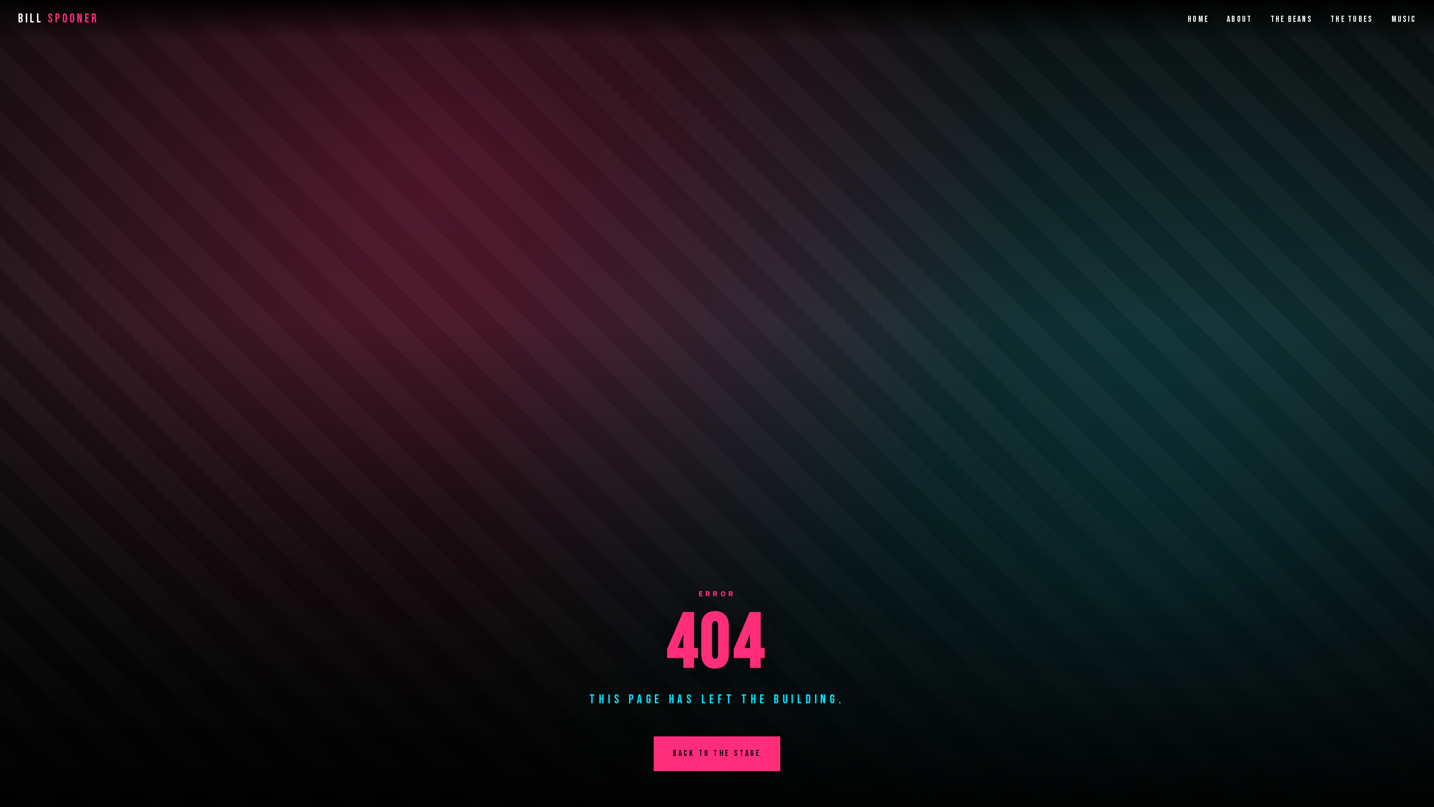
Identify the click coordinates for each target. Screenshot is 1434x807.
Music (1403, 19)
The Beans (1291, 19)
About (1239, 19)
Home (1198, 19)
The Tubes (1352, 19)
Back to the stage (717, 753)
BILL (58, 18)
